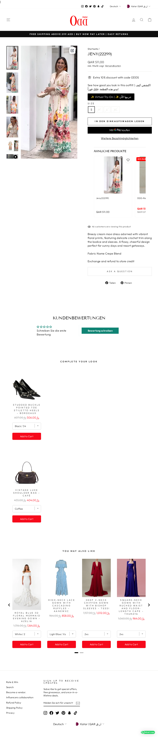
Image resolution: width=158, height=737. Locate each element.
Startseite (93, 48)
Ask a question (120, 271)
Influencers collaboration (19, 697)
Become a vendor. (16, 692)
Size (91, 103)
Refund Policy (13, 702)
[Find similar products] (72, 51)
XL (115, 109)
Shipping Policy (14, 707)
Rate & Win (12, 682)
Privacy (10, 712)
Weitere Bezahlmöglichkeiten (119, 138)
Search (10, 687)
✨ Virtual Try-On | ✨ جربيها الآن (111, 97)
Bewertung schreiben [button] (100, 330)
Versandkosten (113, 65)
